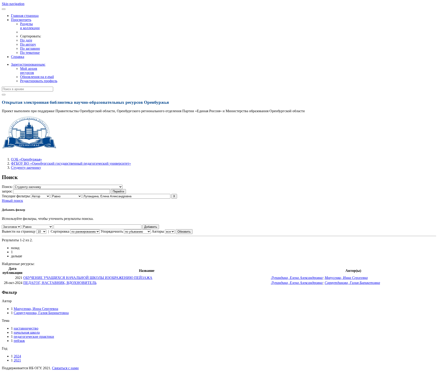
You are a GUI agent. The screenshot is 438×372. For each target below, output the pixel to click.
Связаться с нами (65, 368)
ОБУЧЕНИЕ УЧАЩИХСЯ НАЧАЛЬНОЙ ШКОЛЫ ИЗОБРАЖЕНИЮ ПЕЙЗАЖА (87, 278)
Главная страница (25, 16)
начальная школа (27, 332)
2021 (17, 360)
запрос (7, 191)
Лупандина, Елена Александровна (297, 278)
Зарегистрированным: (28, 64)
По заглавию (30, 48)
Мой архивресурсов (28, 71)
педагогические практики (34, 336)
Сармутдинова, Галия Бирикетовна (352, 283)
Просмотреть (21, 20)
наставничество (26, 328)
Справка (17, 57)
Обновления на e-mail (37, 77)
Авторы (158, 231)
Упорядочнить (112, 231)
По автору (28, 44)
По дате (26, 40)
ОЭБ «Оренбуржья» (26, 159)
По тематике (30, 53)
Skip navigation (13, 4)
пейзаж (19, 341)
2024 (17, 356)
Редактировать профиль (38, 81)
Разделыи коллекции (30, 26)
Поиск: (8, 187)
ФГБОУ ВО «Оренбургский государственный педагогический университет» (71, 163)
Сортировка (60, 231)
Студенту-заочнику (26, 167)
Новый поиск (12, 201)
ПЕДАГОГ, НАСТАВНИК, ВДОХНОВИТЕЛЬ (59, 283)
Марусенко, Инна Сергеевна (346, 278)
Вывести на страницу (19, 231)
